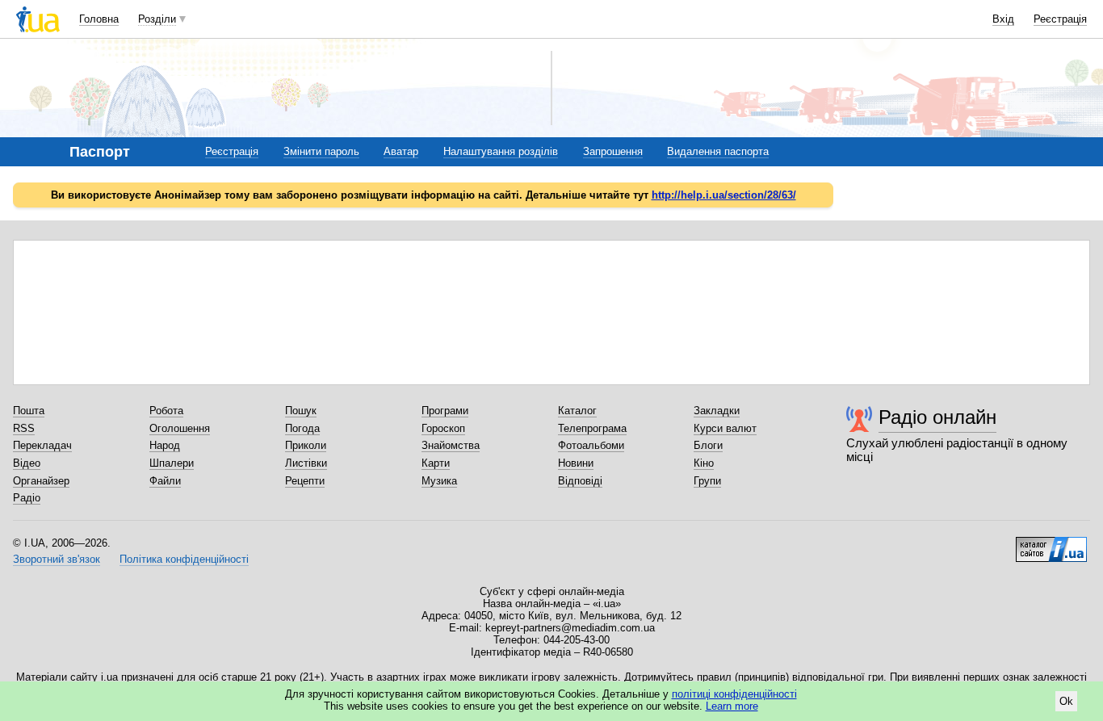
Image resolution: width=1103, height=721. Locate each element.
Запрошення (613, 151)
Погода (302, 428)
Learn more (732, 706)
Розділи (157, 19)
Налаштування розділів (500, 151)
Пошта (28, 411)
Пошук (301, 411)
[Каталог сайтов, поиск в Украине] (1051, 543)
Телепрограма (592, 428)
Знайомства (450, 445)
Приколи (305, 445)
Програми (444, 411)
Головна (99, 19)
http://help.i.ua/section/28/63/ (724, 195)
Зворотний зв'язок (56, 559)
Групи (707, 481)
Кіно (704, 463)
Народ (164, 445)
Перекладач (42, 445)
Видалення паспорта (718, 151)
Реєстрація (1060, 19)
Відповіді (580, 481)
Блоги (708, 445)
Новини (575, 463)
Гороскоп (443, 428)
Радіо (26, 498)
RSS (24, 428)
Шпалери (171, 463)
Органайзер (41, 481)
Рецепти (305, 481)
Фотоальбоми (591, 445)
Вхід (1003, 19)
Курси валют (725, 428)
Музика (439, 481)
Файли (165, 481)
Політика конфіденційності (184, 559)
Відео (26, 463)
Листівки (306, 463)
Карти (435, 463)
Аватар (401, 151)
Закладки (717, 411)
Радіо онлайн (937, 417)
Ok (1066, 701)
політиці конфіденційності (734, 694)
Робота (166, 411)
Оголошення (179, 428)
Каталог (577, 411)
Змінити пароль (321, 151)
